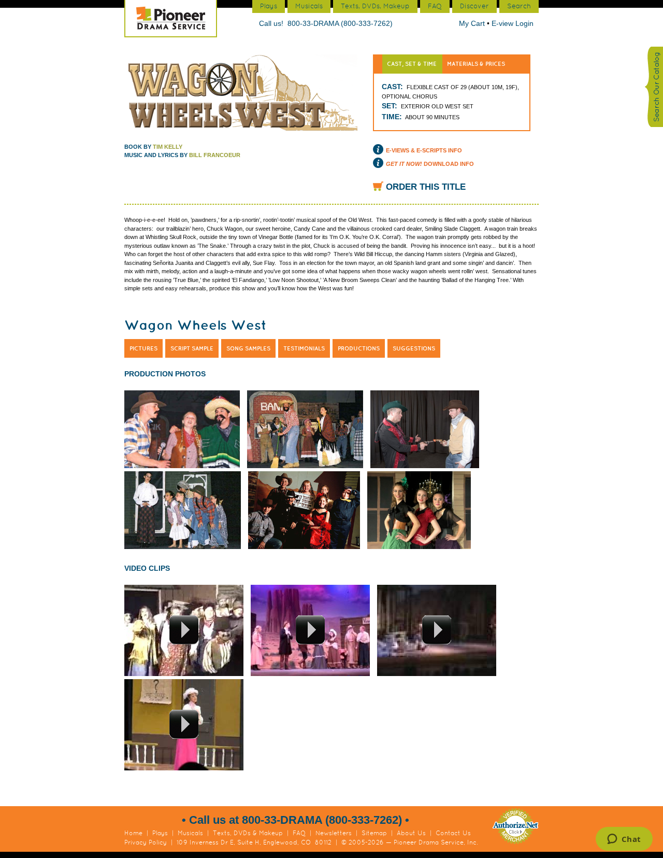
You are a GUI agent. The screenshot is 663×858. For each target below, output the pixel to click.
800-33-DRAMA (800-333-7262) (340, 23)
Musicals (190, 833)
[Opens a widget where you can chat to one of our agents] (624, 840)
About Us (411, 833)
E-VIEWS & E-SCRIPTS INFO (424, 150)
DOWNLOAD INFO (430, 164)
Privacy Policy (145, 842)
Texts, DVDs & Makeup (248, 833)
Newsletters (333, 833)
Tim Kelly (167, 147)
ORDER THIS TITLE (426, 187)
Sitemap (374, 833)
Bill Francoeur (214, 155)
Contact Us (453, 833)
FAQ (299, 833)
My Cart (473, 23)
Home (133, 833)
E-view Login (513, 23)
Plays (160, 833)
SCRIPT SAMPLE (191, 348)
